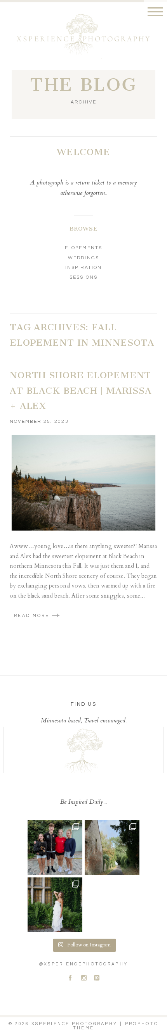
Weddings (83, 257)
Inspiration (83, 267)
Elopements (83, 247)
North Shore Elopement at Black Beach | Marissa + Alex (80, 390)
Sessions (83, 277)
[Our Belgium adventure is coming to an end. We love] (55, 847)
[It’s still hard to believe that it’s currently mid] (112, 847)
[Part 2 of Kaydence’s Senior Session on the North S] (55, 904)
